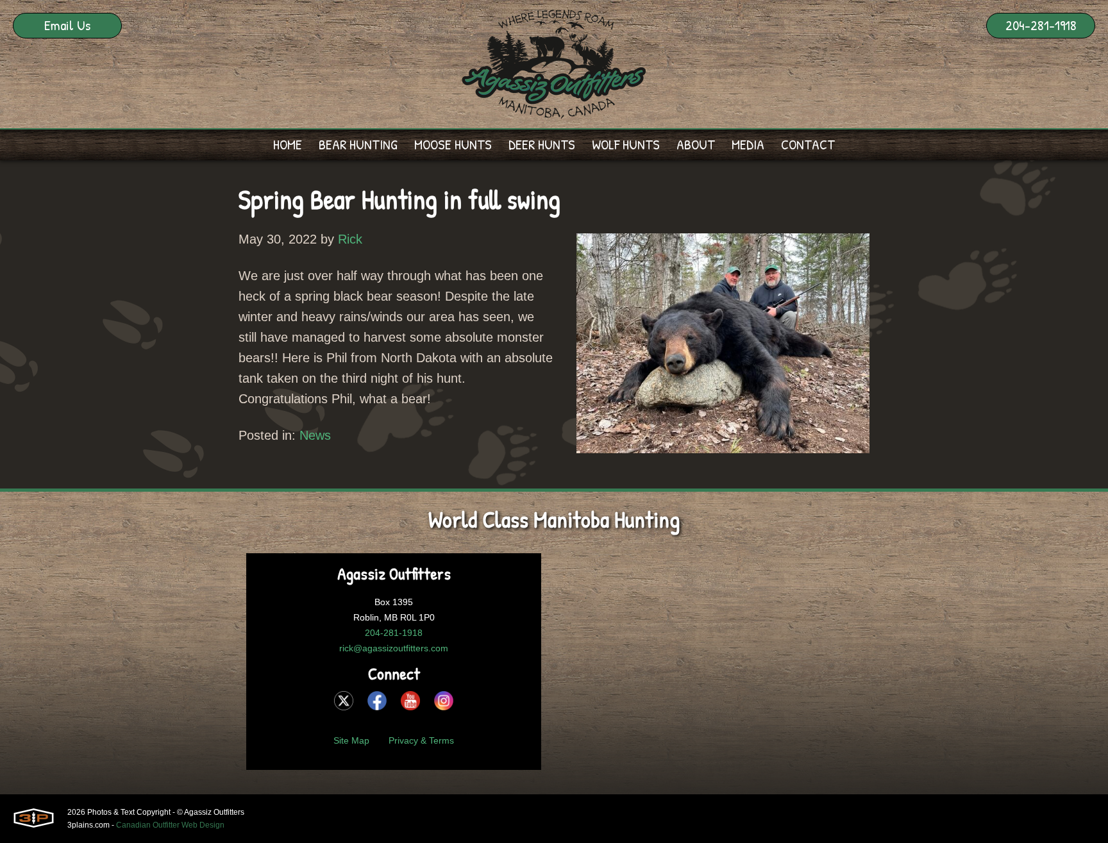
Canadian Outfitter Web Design (170, 825)
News (315, 435)
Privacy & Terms (421, 740)
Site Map (351, 740)
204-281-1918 (1041, 25)
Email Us (67, 25)
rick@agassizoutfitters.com (393, 648)
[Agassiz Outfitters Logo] (554, 64)
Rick (350, 239)
